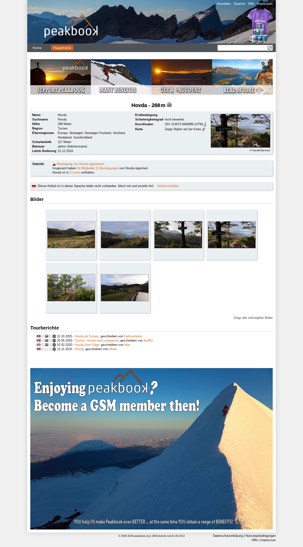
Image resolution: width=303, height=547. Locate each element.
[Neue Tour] (54, 164)
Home (37, 48)
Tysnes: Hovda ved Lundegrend (96, 340)
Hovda (79, 349)
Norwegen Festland (98, 133)
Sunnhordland (82, 137)
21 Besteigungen (106, 168)
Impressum (265, 3)
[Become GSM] (151, 77)
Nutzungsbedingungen (260, 536)
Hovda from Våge (87, 345)
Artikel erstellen (168, 186)
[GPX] (205, 124)
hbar (127, 345)
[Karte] (203, 129)
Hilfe (251, 3)
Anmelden (224, 3)
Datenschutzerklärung (228, 536)
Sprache (239, 3)
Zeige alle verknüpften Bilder (253, 318)
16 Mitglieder (85, 168)
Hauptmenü (62, 48)
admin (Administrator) (72, 146)
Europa (62, 133)
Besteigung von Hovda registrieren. (81, 164)
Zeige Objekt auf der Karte (183, 129)
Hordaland (64, 137)
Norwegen (76, 133)
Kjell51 (148, 340)
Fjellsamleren (133, 336)
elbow (113, 349)
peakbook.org (142, 535)
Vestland (119, 133)
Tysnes (63, 128)
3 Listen (75, 172)
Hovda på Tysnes (87, 336)
